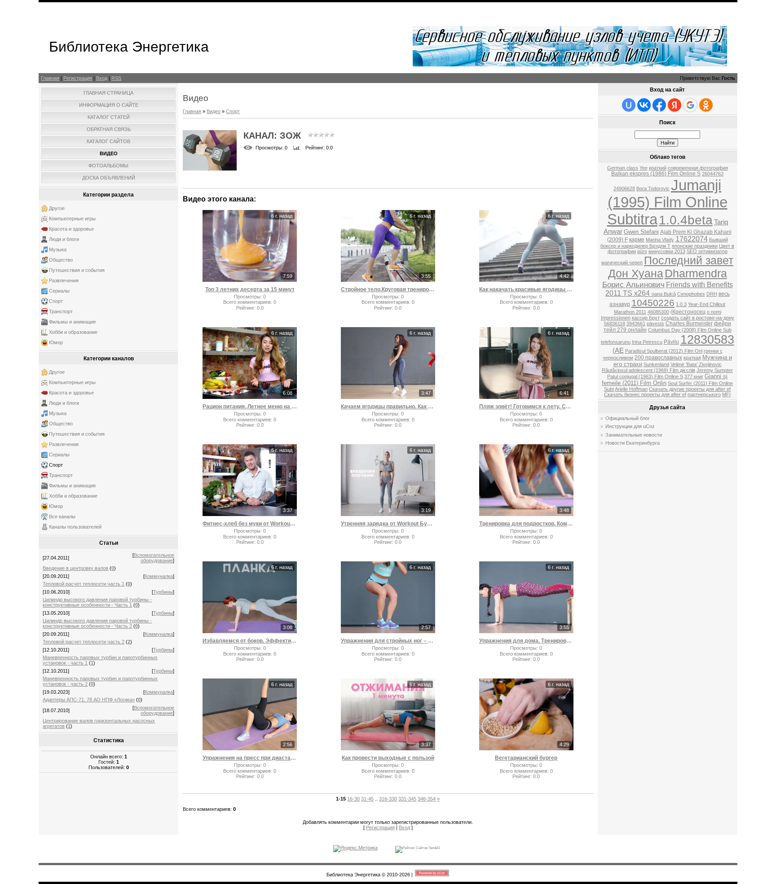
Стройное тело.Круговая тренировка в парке (388, 289)
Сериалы (59, 290)
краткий (657, 168)
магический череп (622, 262)
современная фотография (698, 168)
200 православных (658, 357)
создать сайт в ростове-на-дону (697, 317)
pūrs (642, 251)
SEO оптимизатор (707, 251)
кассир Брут (646, 317)
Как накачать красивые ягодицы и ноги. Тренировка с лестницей (526, 289)
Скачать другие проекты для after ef (690, 389)
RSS (116, 78)
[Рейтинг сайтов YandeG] (417, 848)
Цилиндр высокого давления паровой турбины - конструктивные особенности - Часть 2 (97, 623)
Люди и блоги (64, 239)
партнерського (704, 394)
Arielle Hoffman (631, 389)
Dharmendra (696, 273)
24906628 (624, 188)
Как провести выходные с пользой (388, 758)
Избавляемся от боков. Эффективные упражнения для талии (250, 641)
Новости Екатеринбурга (632, 443)
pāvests (655, 323)
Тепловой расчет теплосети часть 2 (83, 641)
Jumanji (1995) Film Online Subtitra (667, 202)
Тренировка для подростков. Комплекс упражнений (526, 524)
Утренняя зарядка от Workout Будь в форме (388, 524)
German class (622, 168)
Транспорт (61, 311)
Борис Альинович (633, 284)
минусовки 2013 (666, 251)
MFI (726, 394)
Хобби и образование (73, 332)
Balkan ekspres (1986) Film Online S (656, 174)
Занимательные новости (633, 435)
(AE (618, 350)
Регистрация (77, 78)
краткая (692, 357)
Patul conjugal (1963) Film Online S (645, 376)
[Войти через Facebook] (659, 105)
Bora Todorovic (653, 188)
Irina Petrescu (647, 342)
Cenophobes (691, 294)
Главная (50, 78)
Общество (61, 260)
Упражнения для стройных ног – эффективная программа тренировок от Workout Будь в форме (388, 641)
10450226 (653, 303)
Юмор (56, 342)
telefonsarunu (615, 342)
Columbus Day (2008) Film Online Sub (690, 330)
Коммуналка (159, 576)
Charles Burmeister (689, 323)
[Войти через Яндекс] (674, 105)
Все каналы (62, 516)
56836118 (614, 323)
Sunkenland (656, 364)
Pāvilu (671, 342)
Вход (101, 78)
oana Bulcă (664, 294)
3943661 (635, 323)
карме (636, 239)
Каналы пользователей (75, 527)
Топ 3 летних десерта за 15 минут (250, 289)
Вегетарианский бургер (526, 758)
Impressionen (615, 317)
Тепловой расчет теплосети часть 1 (83, 583)
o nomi (714, 312)
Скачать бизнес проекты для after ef (645, 394)
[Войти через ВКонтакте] (644, 105)
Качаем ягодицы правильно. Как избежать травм (388, 406)
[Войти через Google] (690, 105)
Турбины (163, 592)
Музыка (57, 249)
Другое (57, 208)
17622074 (691, 239)
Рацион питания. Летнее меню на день (250, 406)
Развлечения (64, 280)
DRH (711, 294)
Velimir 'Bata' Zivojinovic (696, 364)
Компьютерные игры (72, 218)
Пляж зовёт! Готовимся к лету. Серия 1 (526, 406)
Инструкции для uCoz (630, 426)
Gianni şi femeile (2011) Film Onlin (665, 379)
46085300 (658, 312)
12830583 (707, 339)
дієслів (687, 370)
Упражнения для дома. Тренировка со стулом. (526, 641)
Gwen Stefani (641, 231)
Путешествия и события (77, 270)
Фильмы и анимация (72, 321)
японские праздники (695, 246)
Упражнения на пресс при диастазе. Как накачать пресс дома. (250, 758)
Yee (643, 168)
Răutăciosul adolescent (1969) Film (641, 370)
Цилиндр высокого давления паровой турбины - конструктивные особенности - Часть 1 (97, 602)
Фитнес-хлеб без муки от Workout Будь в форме (250, 524)
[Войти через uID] (628, 105)
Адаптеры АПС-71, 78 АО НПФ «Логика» (89, 699)
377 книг (693, 376)
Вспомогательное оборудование (154, 557)
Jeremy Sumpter (715, 370)
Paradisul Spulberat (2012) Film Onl (663, 351)
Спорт (56, 301)
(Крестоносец (687, 312)
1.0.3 (681, 304)
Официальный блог (627, 418)
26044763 (712, 173)
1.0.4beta (686, 220)
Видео (213, 111)
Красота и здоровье (71, 229)
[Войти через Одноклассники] (706, 105)
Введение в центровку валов (75, 568)
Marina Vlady (660, 239)
